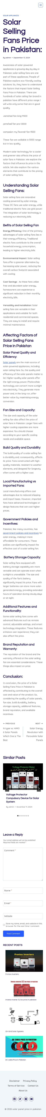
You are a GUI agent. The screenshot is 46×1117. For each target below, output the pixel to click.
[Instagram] (26, 1099)
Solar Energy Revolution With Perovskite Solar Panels (34, 731)
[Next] (39, 788)
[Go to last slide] (7, 788)
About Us (23, 1090)
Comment (10, 850)
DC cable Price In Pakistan (15, 1060)
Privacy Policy (30, 1081)
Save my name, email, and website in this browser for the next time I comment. (24, 924)
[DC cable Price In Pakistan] (24, 1046)
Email (7, 903)
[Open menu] (40, 5)
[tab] (18, 815)
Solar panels (9, 362)
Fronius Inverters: (12, 974)
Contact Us (33, 1085)
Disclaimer (14, 1081)
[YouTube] (31, 1099)
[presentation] (23, 776)
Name (8, 890)
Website (8, 916)
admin (8, 57)
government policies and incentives (21, 533)
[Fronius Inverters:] (24, 961)
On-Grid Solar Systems (14, 1031)
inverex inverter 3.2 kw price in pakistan (20, 1000)
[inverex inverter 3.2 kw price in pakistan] (24, 988)
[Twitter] (20, 1099)
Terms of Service (16, 1085)
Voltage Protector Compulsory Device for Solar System (22, 798)
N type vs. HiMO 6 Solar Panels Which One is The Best (12, 731)
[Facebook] (14, 1099)
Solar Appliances (11, 16)
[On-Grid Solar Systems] (24, 1016)
